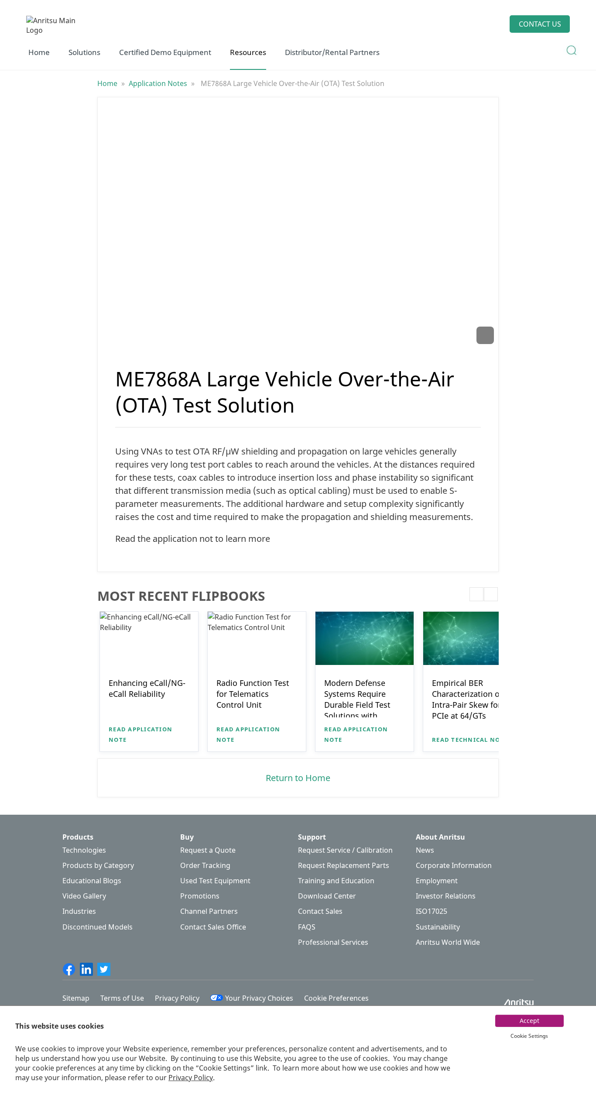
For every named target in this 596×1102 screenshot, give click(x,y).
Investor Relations (446, 896)
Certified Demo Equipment (165, 52)
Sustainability (438, 927)
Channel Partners (209, 911)
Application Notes (159, 83)
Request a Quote (208, 850)
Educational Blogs (91, 881)
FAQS (306, 927)
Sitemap (75, 998)
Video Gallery (84, 896)
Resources (248, 52)
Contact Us (540, 24)
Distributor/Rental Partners (332, 52)
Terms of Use (122, 998)
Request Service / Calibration (345, 850)
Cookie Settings (529, 1036)
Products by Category (98, 865)
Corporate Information (454, 865)
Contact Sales (320, 911)
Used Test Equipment (215, 881)
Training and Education (336, 881)
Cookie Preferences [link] (336, 998)
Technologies (84, 850)
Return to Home (298, 778)
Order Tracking (205, 865)
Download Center (327, 896)
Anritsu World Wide (448, 942)
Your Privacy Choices (259, 998)
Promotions (199, 896)
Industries (79, 911)
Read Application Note (140, 734)
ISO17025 (431, 911)
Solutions (84, 52)
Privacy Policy (190, 1077)
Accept (529, 1020)
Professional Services (333, 942)
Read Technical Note (470, 740)
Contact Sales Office (213, 927)
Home (39, 52)
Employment (437, 881)
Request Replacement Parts (343, 865)
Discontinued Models (97, 927)
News (425, 850)
